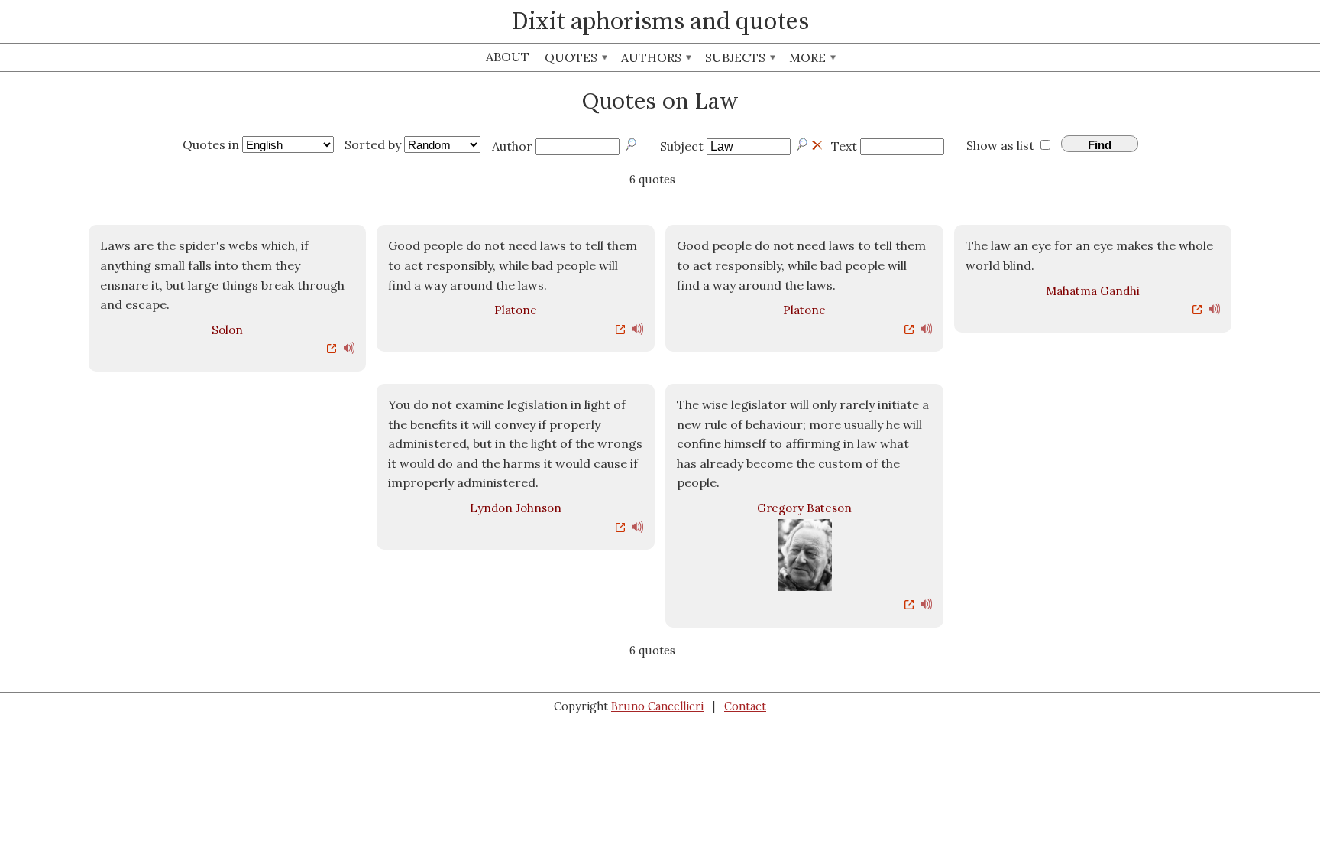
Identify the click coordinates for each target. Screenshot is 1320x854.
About (507, 56)
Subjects (736, 57)
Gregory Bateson (804, 508)
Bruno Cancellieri (657, 706)
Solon (227, 330)
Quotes (572, 57)
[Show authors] (632, 144)
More (809, 57)
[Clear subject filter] (817, 143)
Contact (745, 706)
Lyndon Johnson (515, 508)
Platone (515, 310)
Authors (652, 57)
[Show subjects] (803, 144)
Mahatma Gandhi (1093, 291)
